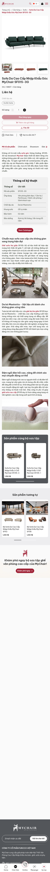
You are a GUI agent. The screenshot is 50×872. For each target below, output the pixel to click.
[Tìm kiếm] (29, 5)
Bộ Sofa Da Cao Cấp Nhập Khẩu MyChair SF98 (35, 529)
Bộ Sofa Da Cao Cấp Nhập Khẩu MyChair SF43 (11, 529)
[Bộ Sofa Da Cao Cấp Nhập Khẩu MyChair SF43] (13, 512)
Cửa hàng (16, 10)
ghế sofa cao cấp (9, 392)
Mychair (20, 156)
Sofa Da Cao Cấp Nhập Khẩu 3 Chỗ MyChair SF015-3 (12, 470)
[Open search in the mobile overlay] (30, 3)
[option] (8, 103)
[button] (5, 39)
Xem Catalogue (25, 230)
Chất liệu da (7, 98)
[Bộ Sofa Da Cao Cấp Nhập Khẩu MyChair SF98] (37, 512)
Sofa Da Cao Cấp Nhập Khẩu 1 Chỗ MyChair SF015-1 (34, 470)
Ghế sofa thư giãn (10, 245)
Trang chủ (6, 10)
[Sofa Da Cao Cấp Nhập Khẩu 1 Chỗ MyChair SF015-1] (36, 454)
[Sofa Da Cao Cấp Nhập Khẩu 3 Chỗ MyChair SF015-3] (14, 454)
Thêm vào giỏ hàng (26, 123)
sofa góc (25, 153)
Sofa (25, 10)
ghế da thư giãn (32, 311)
